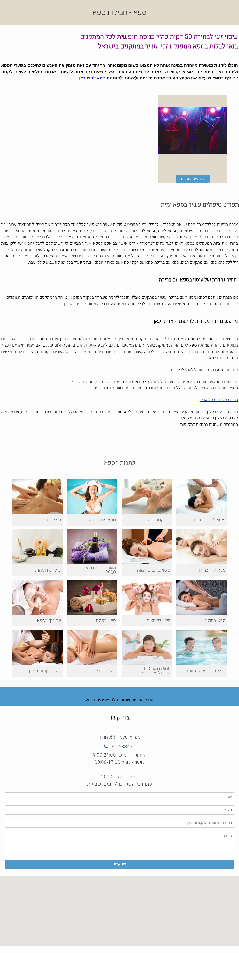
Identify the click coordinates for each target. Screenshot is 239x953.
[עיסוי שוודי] (92, 647)
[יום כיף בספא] (37, 597)
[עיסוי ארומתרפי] (37, 546)
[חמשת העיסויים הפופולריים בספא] (147, 647)
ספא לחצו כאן (92, 78)
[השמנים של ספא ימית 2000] (92, 546)
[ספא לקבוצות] (147, 597)
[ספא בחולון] (201, 597)
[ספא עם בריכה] (92, 496)
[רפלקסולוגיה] (147, 496)
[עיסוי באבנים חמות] (147, 546)
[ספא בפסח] (92, 597)
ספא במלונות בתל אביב (219, 400)
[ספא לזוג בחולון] (201, 546)
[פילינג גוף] (37, 496)
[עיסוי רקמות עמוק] (37, 647)
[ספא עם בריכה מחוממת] (201, 647)
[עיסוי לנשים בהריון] (201, 496)
